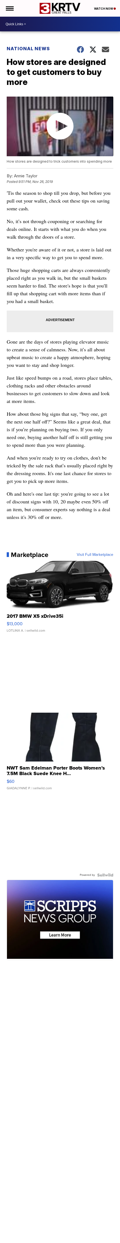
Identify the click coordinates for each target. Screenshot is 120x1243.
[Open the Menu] (9, 8)
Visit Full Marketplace (95, 555)
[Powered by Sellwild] (105, 875)
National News (28, 48)
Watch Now (104, 8)
